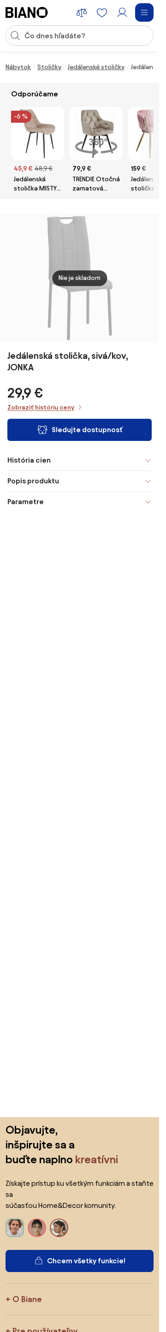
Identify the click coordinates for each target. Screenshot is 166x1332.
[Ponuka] (144, 12)
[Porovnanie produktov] (81, 12)
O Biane (27, 1299)
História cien (29, 460)
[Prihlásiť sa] (122, 12)
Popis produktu (33, 481)
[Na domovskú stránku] (27, 12)
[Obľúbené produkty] (102, 12)
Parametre (25, 501)
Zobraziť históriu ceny (40, 407)
